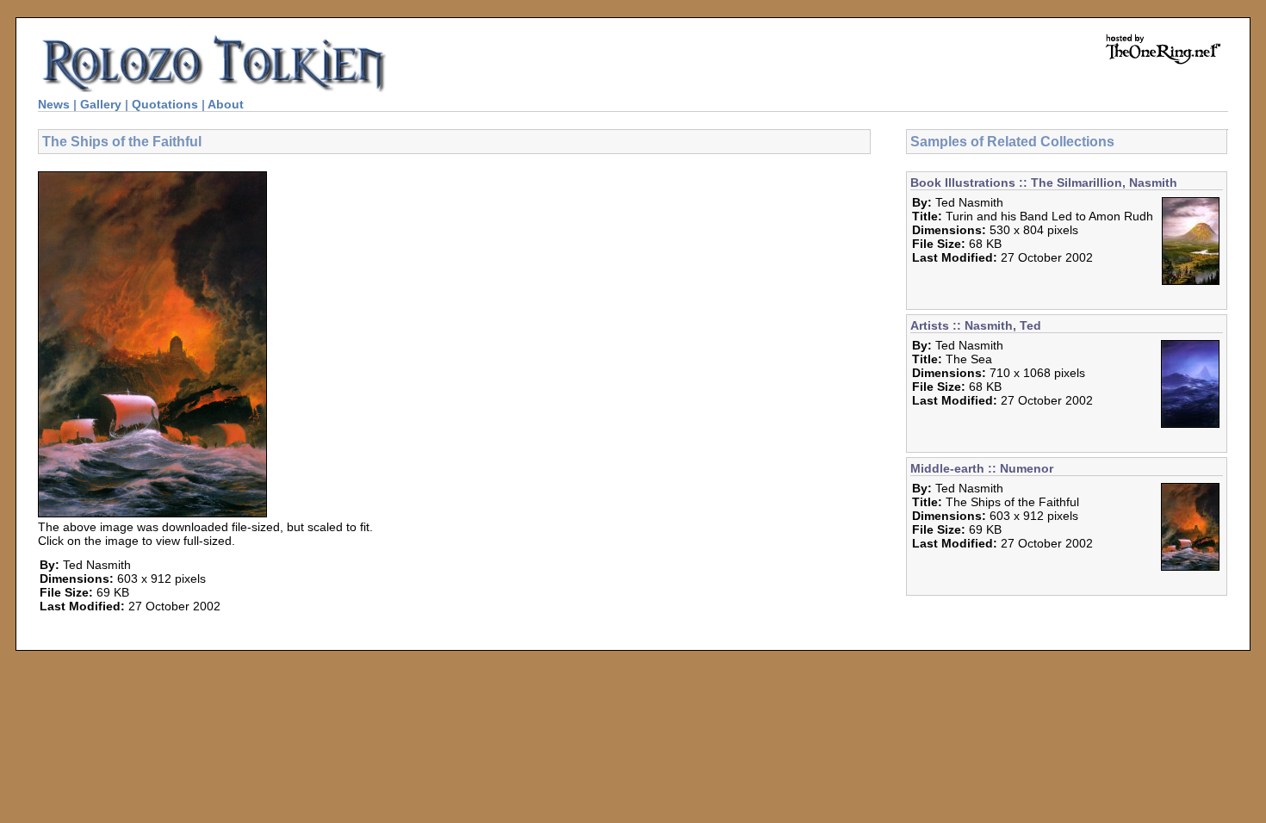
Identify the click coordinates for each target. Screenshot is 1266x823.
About (226, 104)
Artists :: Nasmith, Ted (975, 325)
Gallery (100, 104)
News (54, 104)
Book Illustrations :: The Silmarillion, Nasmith (1043, 182)
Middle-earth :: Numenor (981, 468)
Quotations (165, 104)
